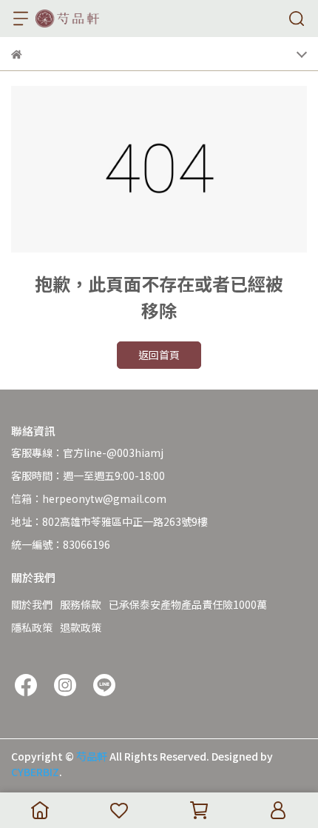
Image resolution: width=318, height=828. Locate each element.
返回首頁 (159, 354)
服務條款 (80, 604)
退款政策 (80, 627)
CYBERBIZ (35, 771)
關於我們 (32, 604)
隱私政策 (32, 627)
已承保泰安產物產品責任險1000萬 (188, 604)
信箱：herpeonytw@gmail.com (88, 498)
